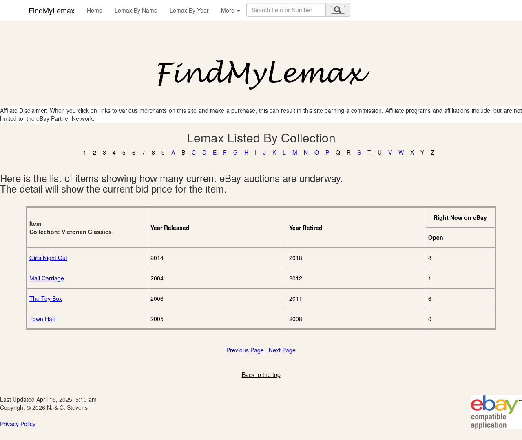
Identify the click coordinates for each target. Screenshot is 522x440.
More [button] (228, 10)
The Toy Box (45, 298)
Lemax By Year (189, 10)
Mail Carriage (46, 278)
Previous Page (245, 350)
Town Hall (42, 319)
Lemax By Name (136, 10)
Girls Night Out (48, 258)
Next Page (282, 350)
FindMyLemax (52, 10)
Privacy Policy (17, 424)
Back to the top (261, 374)
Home (94, 10)
